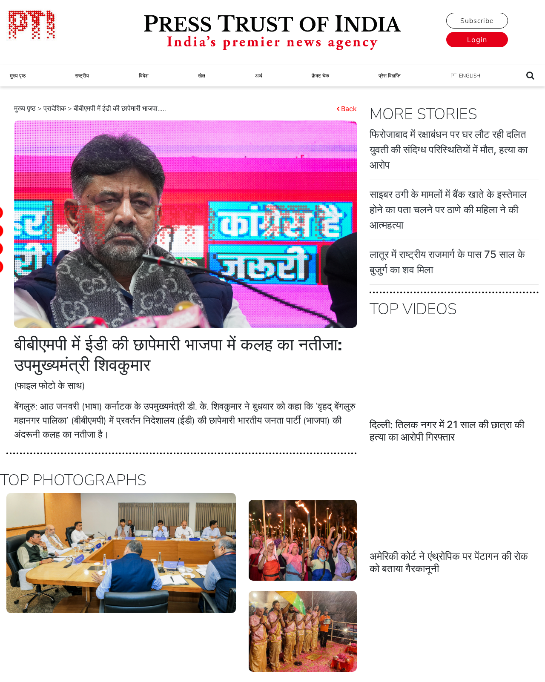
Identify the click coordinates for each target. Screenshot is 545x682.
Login (477, 39)
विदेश (144, 75)
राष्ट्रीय (82, 75)
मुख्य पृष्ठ (18, 75)
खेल (201, 75)
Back (349, 108)
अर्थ (258, 75)
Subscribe (476, 21)
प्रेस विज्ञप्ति (390, 75)
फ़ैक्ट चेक (320, 75)
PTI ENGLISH (465, 75)
